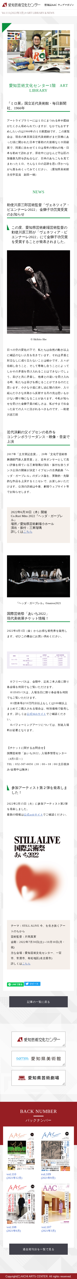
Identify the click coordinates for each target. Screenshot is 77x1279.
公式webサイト (33, 814)
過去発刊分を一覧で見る (38, 1249)
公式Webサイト (36, 713)
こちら (27, 531)
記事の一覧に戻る (38, 1001)
